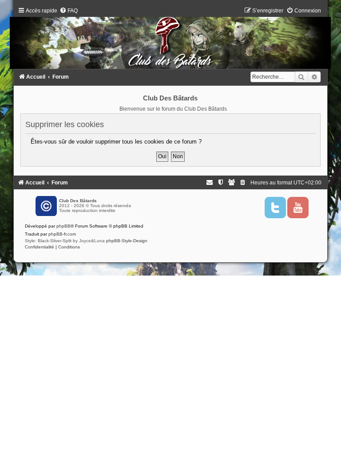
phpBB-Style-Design (126, 240)
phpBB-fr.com (62, 234)
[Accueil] (170, 40)
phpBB (63, 226)
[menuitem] (68, 11)
